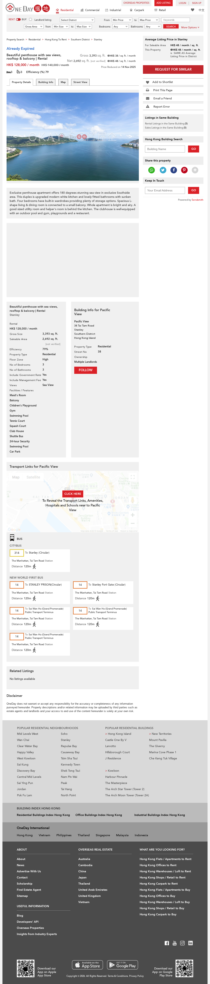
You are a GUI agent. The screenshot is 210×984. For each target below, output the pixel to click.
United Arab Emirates (92, 890)
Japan (82, 877)
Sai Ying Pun (25, 783)
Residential (67, 10)
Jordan (21, 789)
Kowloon (112, 771)
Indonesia (141, 835)
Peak (64, 783)
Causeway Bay (70, 752)
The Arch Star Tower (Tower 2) (124, 789)
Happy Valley (25, 752)
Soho (64, 734)
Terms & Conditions (118, 976)
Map (63, 82)
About (21, 859)
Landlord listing (42, 20)
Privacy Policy (136, 976)
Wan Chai (23, 740)
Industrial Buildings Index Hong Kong (159, 815)
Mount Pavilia (157, 740)
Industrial (115, 10)
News (20, 865)
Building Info (45, 82)
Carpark (139, 10)
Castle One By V (116, 740)
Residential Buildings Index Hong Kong (43, 815)
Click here (72, 494)
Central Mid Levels (29, 777)
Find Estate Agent (29, 890)
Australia (84, 859)
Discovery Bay (26, 771)
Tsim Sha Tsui (69, 758)
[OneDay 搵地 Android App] (122, 964)
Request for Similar (173, 69)
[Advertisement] (73, 258)
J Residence (113, 758)
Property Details (21, 82)
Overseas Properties (136, 3)
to (135, 20)
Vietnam (44, 835)
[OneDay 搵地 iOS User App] (87, 964)
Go (193, 149)
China (82, 871)
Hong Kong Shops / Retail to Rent (162, 877)
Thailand (84, 835)
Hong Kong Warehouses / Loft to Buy (165, 902)
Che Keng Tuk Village (163, 758)
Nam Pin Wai (69, 777)
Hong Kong (25, 835)
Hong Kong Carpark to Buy (158, 914)
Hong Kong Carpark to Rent (159, 884)
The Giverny (157, 746)
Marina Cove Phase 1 (162, 752)
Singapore (103, 835)
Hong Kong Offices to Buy (157, 896)
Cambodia (85, 865)
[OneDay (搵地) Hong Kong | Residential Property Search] (28, 7)
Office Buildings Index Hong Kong (98, 815)
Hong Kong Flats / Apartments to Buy (165, 890)
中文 (201, 10)
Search (171, 26)
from (48, 26)
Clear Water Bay (27, 746)
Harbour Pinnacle (116, 777)
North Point (68, 795)
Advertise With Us (29, 871)
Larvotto (110, 746)
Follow (85, 370)
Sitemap (22, 896)
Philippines (64, 835)
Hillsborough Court (117, 752)
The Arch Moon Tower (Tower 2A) (127, 795)
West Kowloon (26, 758)
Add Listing (163, 3)
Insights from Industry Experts (37, 934)
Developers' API (28, 922)
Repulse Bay (69, 746)
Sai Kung (23, 765)
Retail (162, 10)
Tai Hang (66, 789)
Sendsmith (197, 199)
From (107, 20)
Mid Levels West (27, 734)
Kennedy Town (70, 765)
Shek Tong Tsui (70, 771)
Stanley (65, 740)
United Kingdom (89, 896)
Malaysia (122, 835)
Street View (80, 82)
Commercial (92, 10)
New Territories (160, 734)
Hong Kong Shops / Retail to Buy (162, 908)
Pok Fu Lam (24, 795)
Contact (22, 877)
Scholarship (24, 884)
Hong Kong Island (118, 734)
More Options (189, 27)
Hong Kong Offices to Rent (158, 865)
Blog (20, 916)
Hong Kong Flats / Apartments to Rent (165, 859)
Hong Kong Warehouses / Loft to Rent (165, 871)
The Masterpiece (116, 783)
